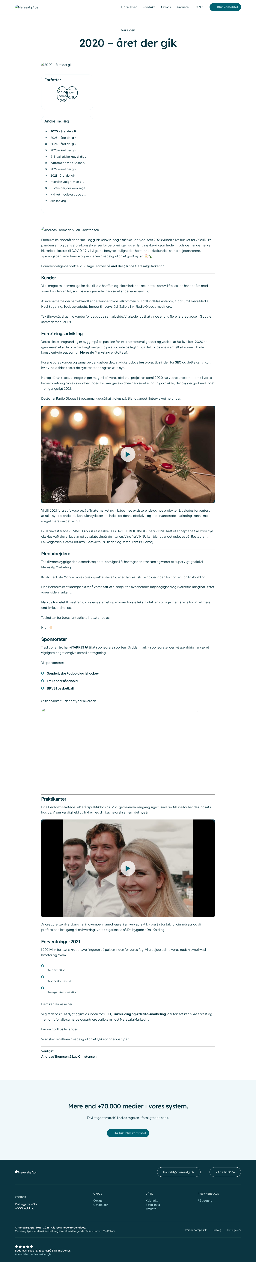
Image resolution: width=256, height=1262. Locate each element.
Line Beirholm (51, 587)
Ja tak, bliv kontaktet (130, 1133)
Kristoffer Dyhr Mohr (56, 577)
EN (202, 6)
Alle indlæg (58, 200)
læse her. (66, 1004)
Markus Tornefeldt (54, 602)
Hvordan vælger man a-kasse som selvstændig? (67, 182)
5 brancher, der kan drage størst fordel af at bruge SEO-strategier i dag (67, 188)
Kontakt (149, 7)
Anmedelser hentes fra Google (33, 1254)
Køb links (152, 1200)
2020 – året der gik (63, 131)
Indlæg (217, 1229)
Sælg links (153, 1204)
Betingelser (234, 1229)
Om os (166, 7)
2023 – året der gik (63, 150)
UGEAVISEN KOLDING (127, 531)
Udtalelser (129, 7)
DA (196, 6)
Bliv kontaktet (227, 7)
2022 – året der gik (63, 169)
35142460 (109, 1231)
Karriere (183, 7)
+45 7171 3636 (225, 1172)
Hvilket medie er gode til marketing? (67, 194)
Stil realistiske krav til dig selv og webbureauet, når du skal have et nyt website (69, 157)
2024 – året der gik (63, 144)
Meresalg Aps (23, 1231)
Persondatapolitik (196, 1229)
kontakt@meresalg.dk (178, 1172)
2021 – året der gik (63, 175)
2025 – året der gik (63, 137)
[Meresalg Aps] (26, 7)
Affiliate (151, 1209)
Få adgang (205, 1200)
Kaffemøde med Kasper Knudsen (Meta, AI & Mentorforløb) (67, 163)
